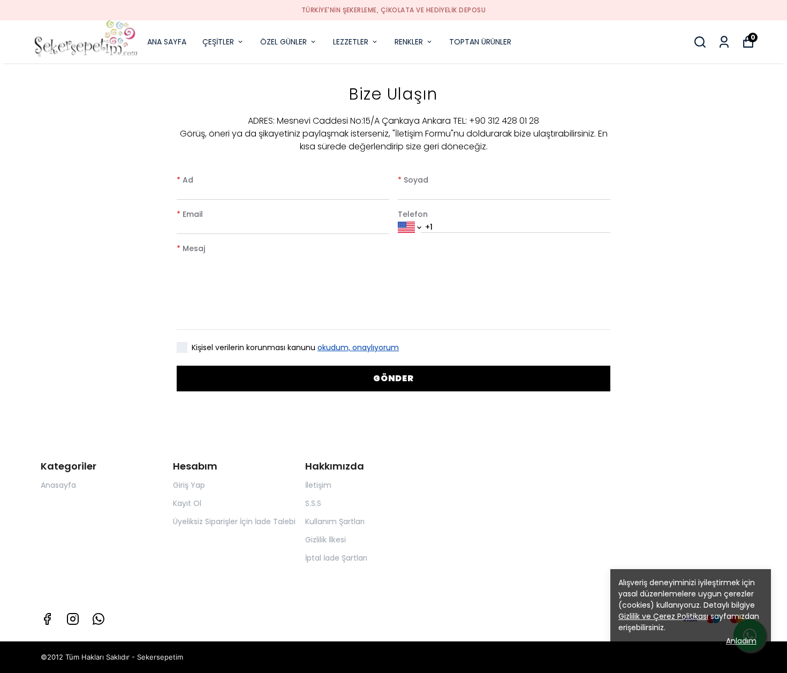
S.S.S (313, 503)
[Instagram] (72, 618)
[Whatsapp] (98, 618)
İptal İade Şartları (336, 558)
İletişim (318, 485)
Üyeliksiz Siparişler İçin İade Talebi (234, 521)
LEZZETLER (350, 41)
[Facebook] (47, 618)
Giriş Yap (189, 485)
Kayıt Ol (187, 503)
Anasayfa (58, 485)
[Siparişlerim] (724, 42)
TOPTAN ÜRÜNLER (480, 41)
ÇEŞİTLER (218, 41)
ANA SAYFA (166, 41)
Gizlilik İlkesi (325, 539)
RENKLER (409, 41)
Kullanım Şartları (335, 521)
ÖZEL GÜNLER (283, 41)
